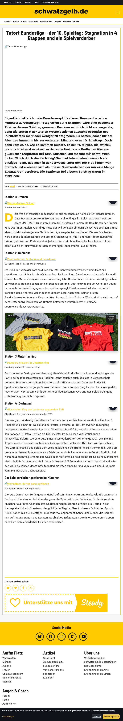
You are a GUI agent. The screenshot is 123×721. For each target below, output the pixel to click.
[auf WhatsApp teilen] (31, 588)
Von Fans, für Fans (53, 669)
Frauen (16, 21)
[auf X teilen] (15, 588)
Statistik (7, 681)
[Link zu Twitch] (72, 636)
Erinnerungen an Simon (97, 673)
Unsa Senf (33, 21)
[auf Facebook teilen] (23, 588)
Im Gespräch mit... (53, 661)
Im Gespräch (46, 21)
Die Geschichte (93, 665)
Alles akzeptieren (111, 716)
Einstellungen (8, 716)
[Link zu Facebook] (50, 636)
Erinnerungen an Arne (96, 669)
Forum (18, 2)
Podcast (8, 2)
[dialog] (61, 714)
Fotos (28, 2)
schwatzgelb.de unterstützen (100, 661)
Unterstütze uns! (50, 2)
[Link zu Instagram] (61, 636)
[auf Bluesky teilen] (8, 588)
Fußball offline (51, 665)
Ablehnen (96, 716)
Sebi (12, 186)
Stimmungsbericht (12, 673)
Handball (67, 21)
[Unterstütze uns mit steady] (61, 603)
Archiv (76, 21)
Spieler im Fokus (11, 677)
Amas (24, 21)
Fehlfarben (49, 673)
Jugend (57, 21)
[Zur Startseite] (61, 12)
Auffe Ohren (9, 703)
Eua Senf (48, 677)
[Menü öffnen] (118, 12)
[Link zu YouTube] (83, 636)
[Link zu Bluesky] (40, 636)
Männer (7, 21)
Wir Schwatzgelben (94, 658)
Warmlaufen (9, 658)
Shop (37, 2)
